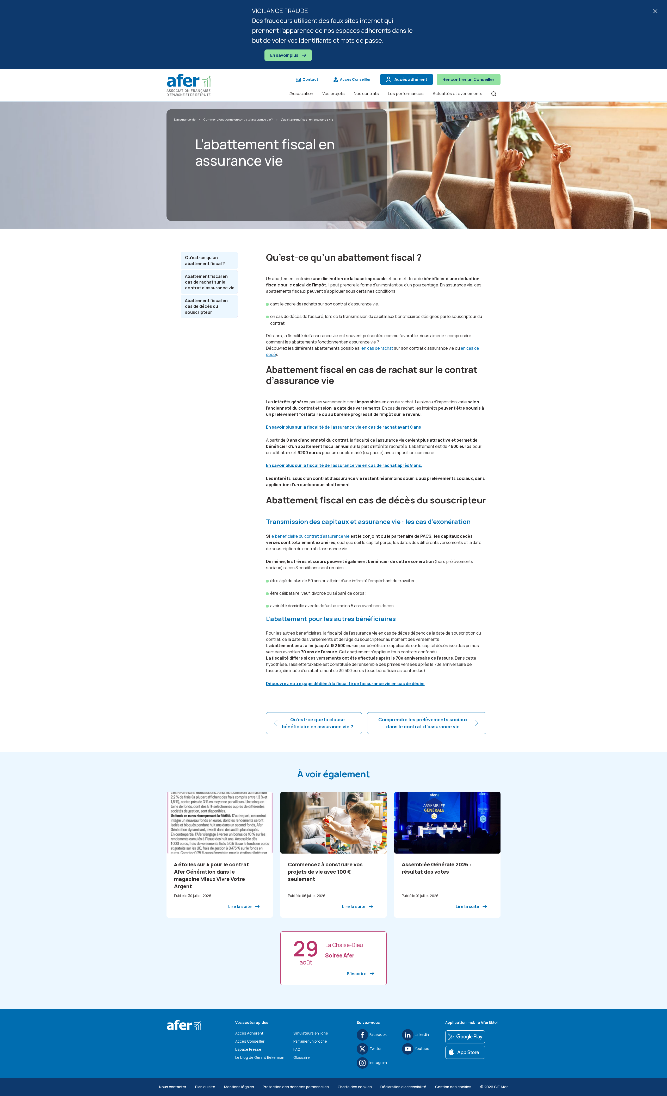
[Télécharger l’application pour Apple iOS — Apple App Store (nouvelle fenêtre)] (465, 1052)
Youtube (422, 1048)
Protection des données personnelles (296, 1086)
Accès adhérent (410, 79)
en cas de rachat (377, 348)
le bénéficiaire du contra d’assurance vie (310, 536)
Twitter (375, 1048)
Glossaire (301, 1057)
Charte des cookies (355, 1086)
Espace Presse (248, 1049)
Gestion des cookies (453, 1086)
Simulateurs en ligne (310, 1033)
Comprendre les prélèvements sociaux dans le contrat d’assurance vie (423, 723)
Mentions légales (239, 1086)
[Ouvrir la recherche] (493, 93)
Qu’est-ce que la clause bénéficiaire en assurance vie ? (317, 723)
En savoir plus (284, 55)
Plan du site (205, 1086)
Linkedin (422, 1034)
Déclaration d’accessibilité (403, 1086)
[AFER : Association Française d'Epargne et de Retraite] (191, 85)
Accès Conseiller (355, 79)
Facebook (378, 1034)
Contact (310, 79)
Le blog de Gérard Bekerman (259, 1057)
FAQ (296, 1049)
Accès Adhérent (249, 1033)
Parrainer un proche (310, 1041)
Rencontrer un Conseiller (468, 79)
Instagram (378, 1062)
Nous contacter (172, 1086)
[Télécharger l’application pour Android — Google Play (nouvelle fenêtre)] (465, 1036)
